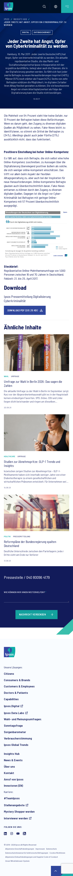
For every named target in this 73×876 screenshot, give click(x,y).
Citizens (9, 673)
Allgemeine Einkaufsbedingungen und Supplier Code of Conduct (31, 857)
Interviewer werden (16, 818)
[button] (44, 6)
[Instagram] (11, 834)
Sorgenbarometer (15, 732)
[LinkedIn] (5, 834)
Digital (26, 32)
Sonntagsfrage (13, 725)
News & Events (13, 760)
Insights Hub (20, 19)
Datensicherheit (42, 32)
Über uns (9, 766)
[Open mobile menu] (67, 6)
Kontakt (9, 773)
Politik (7, 536)
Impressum (40, 849)
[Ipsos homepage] (9, 6)
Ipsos (7, 19)
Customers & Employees (19, 686)
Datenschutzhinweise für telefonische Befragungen (26, 853)
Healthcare (9, 456)
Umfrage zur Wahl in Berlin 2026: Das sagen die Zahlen (33, 384)
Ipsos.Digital (11, 706)
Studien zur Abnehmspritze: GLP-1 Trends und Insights (32, 464)
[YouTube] (18, 834)
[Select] (55, 6)
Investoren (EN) (13, 785)
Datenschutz (51, 849)
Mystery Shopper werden (19, 811)
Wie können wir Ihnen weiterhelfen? (25, 592)
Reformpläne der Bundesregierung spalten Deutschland (30, 544)
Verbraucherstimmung (18, 738)
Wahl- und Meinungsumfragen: (23, 719)
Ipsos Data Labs (14, 713)
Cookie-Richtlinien (57, 853)
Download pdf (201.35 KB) (22, 310)
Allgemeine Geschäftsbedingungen (19, 849)
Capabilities (11, 699)
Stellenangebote (14, 805)
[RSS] (24, 834)
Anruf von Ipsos (13, 779)
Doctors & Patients (16, 692)
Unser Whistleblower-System (17, 861)
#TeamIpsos (12, 798)
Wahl (6, 376)
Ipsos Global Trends (16, 745)
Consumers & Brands (17, 680)
